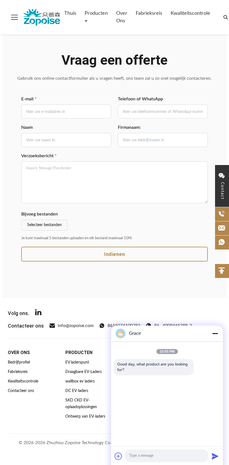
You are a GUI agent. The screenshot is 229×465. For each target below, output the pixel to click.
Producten (96, 13)
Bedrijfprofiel (19, 362)
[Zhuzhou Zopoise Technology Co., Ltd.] (41, 17)
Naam (27, 127)
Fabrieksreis (149, 13)
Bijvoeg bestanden (39, 214)
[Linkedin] (38, 313)
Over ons (121, 17)
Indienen (114, 254)
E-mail (29, 99)
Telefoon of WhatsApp (140, 99)
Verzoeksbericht (39, 156)
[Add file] (118, 456)
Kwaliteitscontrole (190, 13)
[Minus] (215, 333)
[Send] (215, 456)
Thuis (70, 13)
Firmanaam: (129, 127)
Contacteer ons (21, 391)
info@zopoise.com (76, 325)
